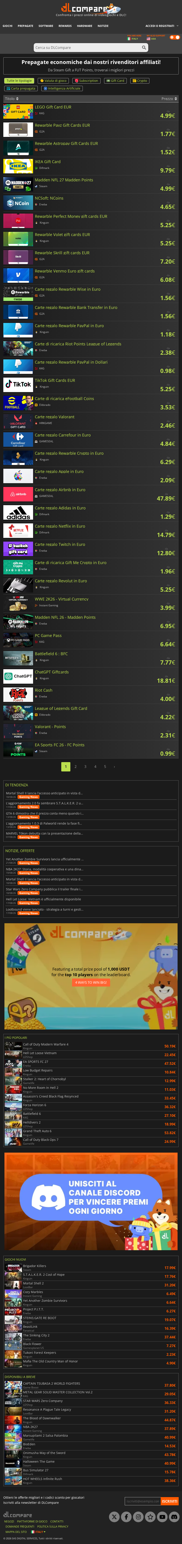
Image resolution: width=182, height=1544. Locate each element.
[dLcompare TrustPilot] (149, 1517)
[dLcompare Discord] (173, 1517)
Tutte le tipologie (19, 80)
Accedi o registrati (160, 26)
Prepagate (25, 26)
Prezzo (168, 98)
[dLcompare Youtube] (161, 1517)
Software (46, 26)
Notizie (103, 26)
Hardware (84, 26)
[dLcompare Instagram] (137, 1517)
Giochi (7, 26)
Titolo (10, 98)
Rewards (65, 26)
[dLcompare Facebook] (125, 1517)
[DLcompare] (17, 1514)
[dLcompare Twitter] (113, 1517)
